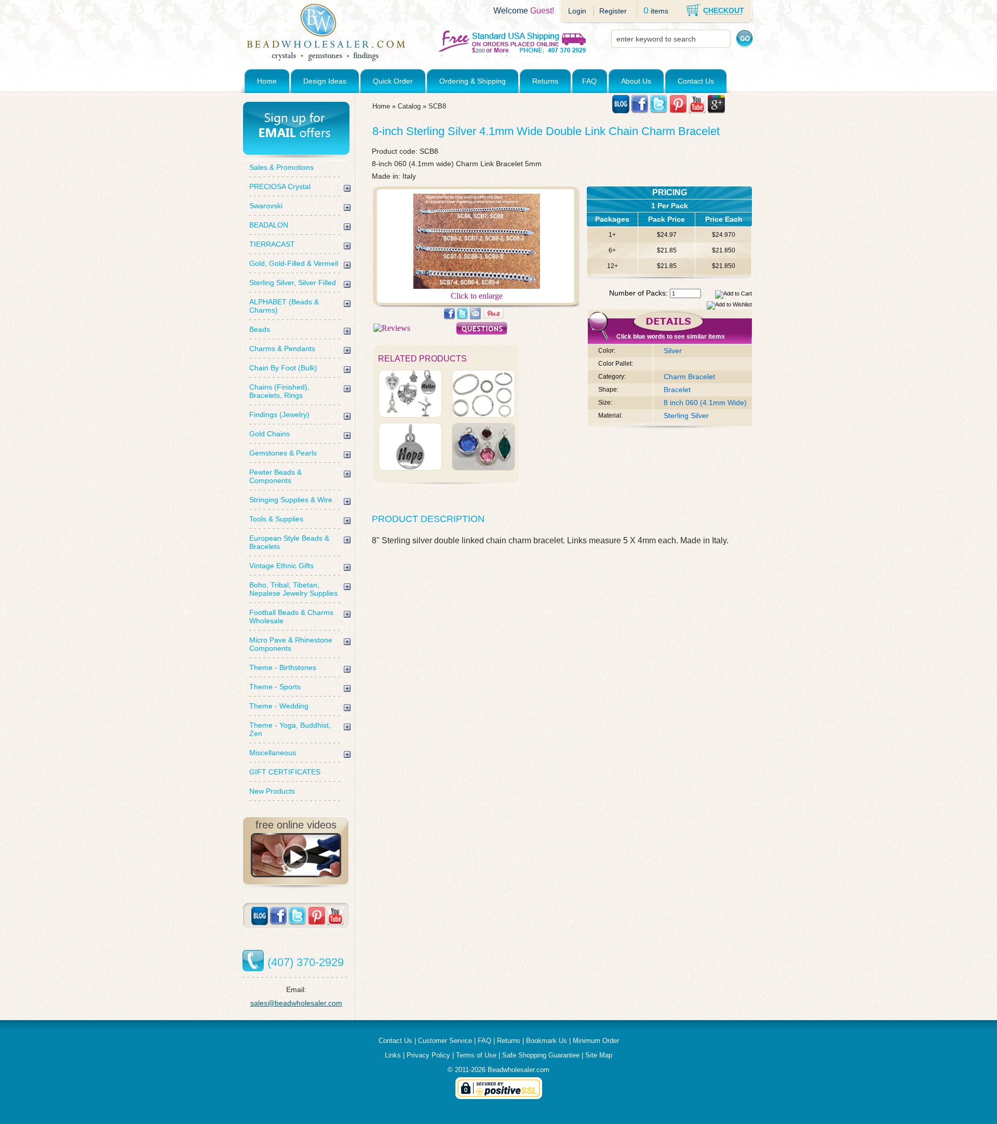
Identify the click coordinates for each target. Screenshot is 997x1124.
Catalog (409, 106)
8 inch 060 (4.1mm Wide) (705, 402)
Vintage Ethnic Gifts (281, 565)
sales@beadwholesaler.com (296, 1003)
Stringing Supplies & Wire (290, 500)
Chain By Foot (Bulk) (283, 368)
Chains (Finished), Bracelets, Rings (279, 391)
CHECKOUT (723, 10)
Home (267, 81)
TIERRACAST (272, 244)
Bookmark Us (546, 1041)
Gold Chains (269, 434)
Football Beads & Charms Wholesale (291, 616)
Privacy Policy (428, 1055)
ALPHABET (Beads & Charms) (284, 306)
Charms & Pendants (282, 348)
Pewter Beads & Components (275, 476)
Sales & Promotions (281, 167)
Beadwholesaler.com (518, 1070)
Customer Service (445, 1041)
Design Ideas (324, 81)
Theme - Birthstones (282, 667)
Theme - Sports (275, 687)
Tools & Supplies (276, 519)
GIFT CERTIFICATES (284, 772)
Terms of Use (476, 1055)
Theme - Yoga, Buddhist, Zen (290, 729)
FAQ (589, 81)
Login (577, 11)
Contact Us (696, 81)
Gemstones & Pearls (283, 453)
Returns (545, 81)
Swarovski (265, 206)
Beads (259, 329)
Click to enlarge (477, 295)
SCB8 (437, 106)
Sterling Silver (686, 415)
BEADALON (268, 225)
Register (613, 11)
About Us (636, 81)
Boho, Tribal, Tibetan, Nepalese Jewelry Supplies (293, 589)
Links (393, 1055)
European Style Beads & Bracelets (289, 542)
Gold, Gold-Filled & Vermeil (293, 263)
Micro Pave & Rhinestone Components (290, 644)
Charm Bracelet (689, 376)
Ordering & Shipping (472, 81)
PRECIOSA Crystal (280, 186)
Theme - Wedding (278, 706)
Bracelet (677, 389)
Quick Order (393, 81)
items (659, 11)
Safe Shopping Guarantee (541, 1055)
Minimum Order (596, 1041)
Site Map (598, 1055)
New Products (272, 791)
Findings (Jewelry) (279, 414)
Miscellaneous (272, 752)
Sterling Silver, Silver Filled (292, 282)
